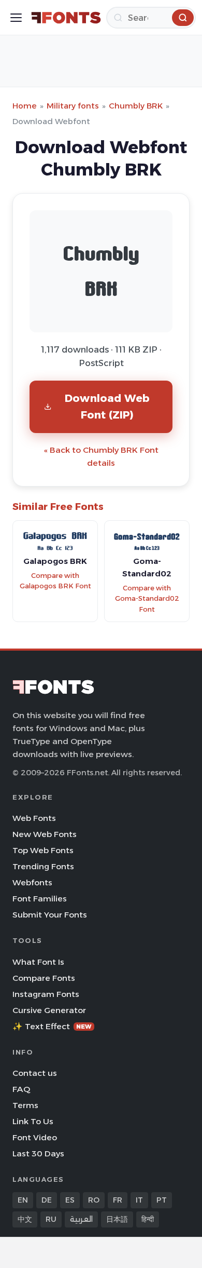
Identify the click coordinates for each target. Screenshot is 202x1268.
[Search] (183, 17)
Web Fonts (34, 818)
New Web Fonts (44, 834)
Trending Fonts (43, 866)
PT (161, 1200)
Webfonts (32, 882)
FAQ (21, 1089)
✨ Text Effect (52, 1026)
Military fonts (73, 106)
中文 (25, 1219)
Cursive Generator (49, 1010)
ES (70, 1200)
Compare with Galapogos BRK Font (55, 581)
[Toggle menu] (16, 17)
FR (117, 1200)
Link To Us (32, 1121)
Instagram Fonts (45, 994)
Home (24, 106)
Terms (25, 1105)
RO (93, 1200)
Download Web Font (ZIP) (107, 406)
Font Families (39, 898)
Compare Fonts (43, 978)
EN (23, 1200)
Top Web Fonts (43, 850)
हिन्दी (147, 1219)
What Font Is (38, 962)
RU (51, 1219)
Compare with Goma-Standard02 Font (147, 598)
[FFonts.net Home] (66, 17)
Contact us (34, 1073)
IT (139, 1200)
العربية (81, 1219)
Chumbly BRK (136, 106)
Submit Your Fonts (49, 915)
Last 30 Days (38, 1153)
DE (46, 1200)
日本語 (117, 1219)
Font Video (34, 1137)
